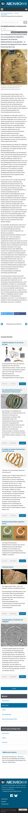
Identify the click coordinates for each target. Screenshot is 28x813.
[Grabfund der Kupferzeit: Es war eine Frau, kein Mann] (14, 354)
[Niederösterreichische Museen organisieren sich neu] (14, 533)
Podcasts (4, 742)
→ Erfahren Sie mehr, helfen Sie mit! (11, 791)
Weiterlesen (22, 383)
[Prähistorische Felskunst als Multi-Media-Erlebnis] (2, 324)
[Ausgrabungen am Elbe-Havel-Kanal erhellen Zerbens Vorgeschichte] (26, 324)
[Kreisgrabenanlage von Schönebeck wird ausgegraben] (14, 635)
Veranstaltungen (6, 714)
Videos (4, 738)
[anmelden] (26, 9)
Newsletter (20, 757)
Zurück (14, 688)
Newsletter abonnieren (11, 752)
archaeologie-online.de (7, 13)
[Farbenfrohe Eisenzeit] (14, 576)
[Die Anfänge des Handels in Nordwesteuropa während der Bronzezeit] (14, 460)
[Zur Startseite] (14, 3)
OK (22, 809)
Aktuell (17, 13)
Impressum (4, 799)
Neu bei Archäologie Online (9, 719)
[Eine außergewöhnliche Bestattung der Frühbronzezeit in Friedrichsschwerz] (14, 401)
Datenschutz (5, 804)
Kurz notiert (4, 14)
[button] (7, 313)
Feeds (3, 710)
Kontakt (3, 801)
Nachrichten (5, 701)
